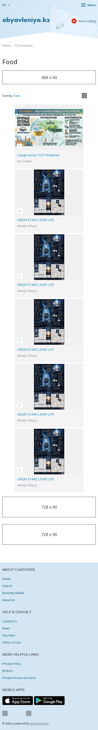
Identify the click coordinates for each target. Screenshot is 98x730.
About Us (8, 600)
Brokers (7, 671)
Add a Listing (87, 21)
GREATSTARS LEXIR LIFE (35, 220)
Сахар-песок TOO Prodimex (38, 155)
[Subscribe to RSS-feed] (28, 713)
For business (24, 45)
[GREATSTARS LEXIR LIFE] (49, 172)
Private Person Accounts (19, 678)
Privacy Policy (11, 664)
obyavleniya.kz (39, 723)
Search (7, 586)
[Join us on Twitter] (17, 713)
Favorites (8, 635)
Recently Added (13, 593)
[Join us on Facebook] (5, 713)
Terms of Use (11, 642)
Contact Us (9, 621)
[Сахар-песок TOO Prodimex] (49, 107)
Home (6, 45)
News (6, 628)
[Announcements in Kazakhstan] (26, 20)
